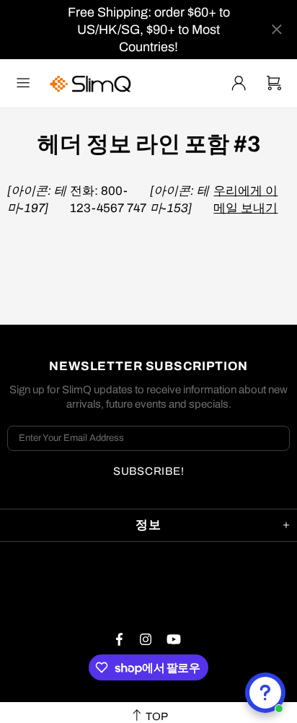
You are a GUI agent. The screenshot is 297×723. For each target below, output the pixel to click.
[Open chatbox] (265, 692)
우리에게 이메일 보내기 (245, 199)
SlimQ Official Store (92, 83)
